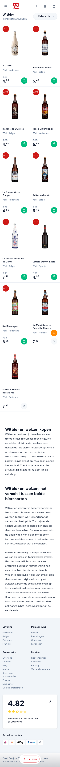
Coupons (36, 640)
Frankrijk (43, 332)
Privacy (6, 680)
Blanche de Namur (42, 67)
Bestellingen (37, 636)
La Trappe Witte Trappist (11, 194)
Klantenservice (38, 657)
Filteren (32, 759)
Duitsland (14, 397)
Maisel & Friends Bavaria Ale (11, 391)
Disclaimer (8, 683)
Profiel (34, 632)
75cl (5, 70)
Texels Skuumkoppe (43, 128)
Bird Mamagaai (10, 326)
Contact (7, 661)
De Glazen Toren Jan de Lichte (13, 260)
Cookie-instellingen (13, 687)
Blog (5, 665)
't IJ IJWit (7, 65)
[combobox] (45, 16)
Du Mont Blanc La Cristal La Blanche (42, 326)
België (42, 71)
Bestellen (36, 661)
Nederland (14, 70)
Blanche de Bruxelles (13, 128)
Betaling (35, 665)
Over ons (7, 657)
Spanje (42, 266)
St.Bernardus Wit (42, 195)
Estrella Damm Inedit (44, 261)
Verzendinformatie (41, 669)
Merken (6, 669)
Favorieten (36, 643)
